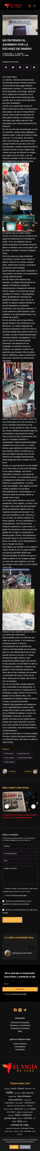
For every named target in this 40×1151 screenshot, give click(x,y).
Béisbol (21, 1089)
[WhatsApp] (27, 67)
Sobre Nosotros (20, 1044)
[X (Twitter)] (13, 67)
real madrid (25, 1128)
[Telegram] (24, 1010)
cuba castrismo (27, 1093)
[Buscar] (29, 6)
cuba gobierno (15, 1099)
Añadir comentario (11, 868)
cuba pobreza (9, 1103)
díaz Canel (27, 1109)
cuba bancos (9, 753)
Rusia (32, 1128)
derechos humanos (19, 1106)
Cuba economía (23, 753)
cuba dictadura (24, 1096)
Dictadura (29, 1106)
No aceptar (25, 1147)
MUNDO (25, 1121)
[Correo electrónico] (34, 67)
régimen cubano (9, 1131)
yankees (19, 1134)
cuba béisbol (17, 1093)
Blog (20, 1031)
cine (34, 1088)
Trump (16, 1131)
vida (33, 1131)
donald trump (18, 1109)
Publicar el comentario (12, 920)
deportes (10, 1106)
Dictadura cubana (8, 1109)
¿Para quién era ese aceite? (22, 953)
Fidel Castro (11, 1115)
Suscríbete (20, 989)
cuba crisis (12, 1096)
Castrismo (28, 1088)
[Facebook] (6, 67)
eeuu (33, 1108)
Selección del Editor (12, 55)
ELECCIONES (11, 1112)
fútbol (17, 1115)
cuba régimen (9, 762)
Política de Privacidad (20, 1022)
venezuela (27, 1131)
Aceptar (14, 1147)
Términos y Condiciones (20, 1025)
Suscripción (20, 1049)
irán (34, 1118)
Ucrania (21, 1131)
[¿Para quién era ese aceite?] (8, 953)
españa (19, 1112)
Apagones (7, 1088)
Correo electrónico (11, 853)
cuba (9, 1092)
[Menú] (34, 6)
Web (5, 861)
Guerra (20, 1118)
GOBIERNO (26, 1115)
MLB (19, 1121)
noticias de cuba (20, 1124)
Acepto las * (16, 895)
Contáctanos (20, 1047)
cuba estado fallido (25, 758)
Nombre (7, 846)
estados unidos (28, 1112)
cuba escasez (9, 758)
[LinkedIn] (20, 67)
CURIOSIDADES (29, 1103)
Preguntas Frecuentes (20, 1028)
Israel (14, 1121)
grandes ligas (10, 1118)
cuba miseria (27, 1100)
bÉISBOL (14, 1088)
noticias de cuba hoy (13, 1128)
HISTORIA (28, 1118)
